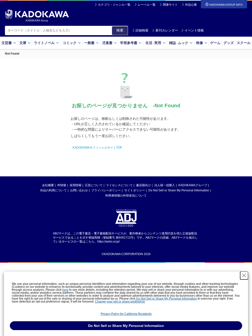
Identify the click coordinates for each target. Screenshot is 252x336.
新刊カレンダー (167, 30)
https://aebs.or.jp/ (108, 241)
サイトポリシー (134, 190)
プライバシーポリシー (106, 190)
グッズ (228, 43)
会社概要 (48, 185)
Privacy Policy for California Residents (126, 314)
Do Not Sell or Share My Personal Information (178, 190)
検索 (119, 30)
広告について (94, 185)
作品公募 (191, 4)
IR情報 (61, 185)
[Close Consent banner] (244, 275)
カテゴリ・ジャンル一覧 (114, 4)
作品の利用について (53, 190)
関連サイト (170, 4)
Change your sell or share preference (120, 301)
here (65, 289)
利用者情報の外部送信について (126, 195)
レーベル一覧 (147, 4)
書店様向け (143, 185)
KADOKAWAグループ (192, 185)
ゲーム (215, 43)
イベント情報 (194, 30)
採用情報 (75, 185)
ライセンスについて (119, 185)
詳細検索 (142, 30)
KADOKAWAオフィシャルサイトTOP (97, 147)
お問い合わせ (79, 190)
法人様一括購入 (164, 185)
